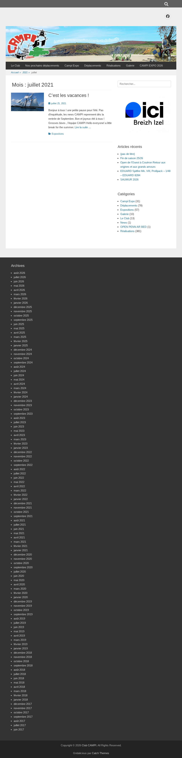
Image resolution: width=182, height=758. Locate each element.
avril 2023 (19, 435)
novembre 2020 (23, 558)
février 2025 (20, 341)
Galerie (130, 65)
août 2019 (19, 618)
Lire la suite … (83, 127)
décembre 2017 (23, 703)
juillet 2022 (20, 473)
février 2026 (20, 298)
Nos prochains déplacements (42, 65)
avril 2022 (19, 486)
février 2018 (20, 695)
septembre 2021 (23, 516)
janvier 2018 (21, 699)
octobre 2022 (21, 460)
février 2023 (20, 443)
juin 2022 (19, 477)
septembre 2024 (23, 362)
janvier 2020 (21, 597)
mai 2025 (19, 328)
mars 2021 (20, 541)
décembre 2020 (23, 554)
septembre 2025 (23, 319)
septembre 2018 (23, 665)
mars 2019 (20, 639)
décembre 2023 (23, 400)
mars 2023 (20, 439)
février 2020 (20, 592)
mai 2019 (19, 631)
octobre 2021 (21, 511)
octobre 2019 (21, 609)
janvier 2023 (21, 447)
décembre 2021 (23, 503)
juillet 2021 (20, 524)
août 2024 (19, 366)
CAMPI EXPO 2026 (151, 65)
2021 (26, 72)
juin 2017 (19, 729)
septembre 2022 (23, 464)
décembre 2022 (23, 452)
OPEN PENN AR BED (133, 226)
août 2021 (19, 520)
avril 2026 (19, 289)
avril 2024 (19, 383)
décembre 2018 (23, 652)
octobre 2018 (21, 661)
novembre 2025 (23, 311)
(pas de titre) (127, 153)
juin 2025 (19, 324)
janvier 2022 (21, 499)
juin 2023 (19, 426)
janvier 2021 (21, 550)
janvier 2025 (21, 345)
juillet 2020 (20, 571)
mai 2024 (19, 379)
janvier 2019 (21, 648)
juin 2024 (19, 375)
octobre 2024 (21, 358)
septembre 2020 (23, 567)
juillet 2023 (20, 422)
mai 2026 (19, 285)
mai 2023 (19, 430)
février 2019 (20, 644)
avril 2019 (19, 635)
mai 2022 (19, 481)
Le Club (15, 65)
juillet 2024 (20, 371)
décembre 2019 (23, 601)
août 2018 (19, 669)
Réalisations (113, 65)
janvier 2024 (21, 396)
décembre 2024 (23, 349)
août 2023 (19, 417)
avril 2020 (19, 584)
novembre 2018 (23, 656)
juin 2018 (19, 678)
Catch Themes (100, 753)
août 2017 (19, 720)
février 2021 (20, 545)
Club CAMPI (89, 745)
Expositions (58, 133)
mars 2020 (20, 588)
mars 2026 (20, 294)
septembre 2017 (23, 716)
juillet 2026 (20, 277)
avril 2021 (19, 537)
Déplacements (92, 65)
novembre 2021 (23, 507)
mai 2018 (19, 682)
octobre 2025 (21, 315)
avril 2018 (19, 686)
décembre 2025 (23, 306)
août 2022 (19, 469)
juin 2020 (19, 575)
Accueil (16, 72)
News (123, 222)
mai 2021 (19, 533)
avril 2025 (19, 332)
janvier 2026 (21, 302)
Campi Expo (72, 65)
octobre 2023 (21, 409)
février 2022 (20, 494)
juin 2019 (19, 627)
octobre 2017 (21, 712)
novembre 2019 (23, 605)
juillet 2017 (20, 725)
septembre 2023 (23, 413)
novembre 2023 (23, 405)
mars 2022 (20, 490)
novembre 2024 (23, 353)
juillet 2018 (20, 673)
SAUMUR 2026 (129, 179)
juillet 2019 (20, 622)
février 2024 (20, 392)
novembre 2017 (23, 708)
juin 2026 (19, 281)
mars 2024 (20, 388)
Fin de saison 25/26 (131, 158)
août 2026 (19, 272)
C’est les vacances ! (68, 95)
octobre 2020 (21, 563)
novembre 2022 (23, 456)
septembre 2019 (23, 614)
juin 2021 (19, 528)
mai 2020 (19, 580)
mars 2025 (20, 336)
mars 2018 (20, 691)
